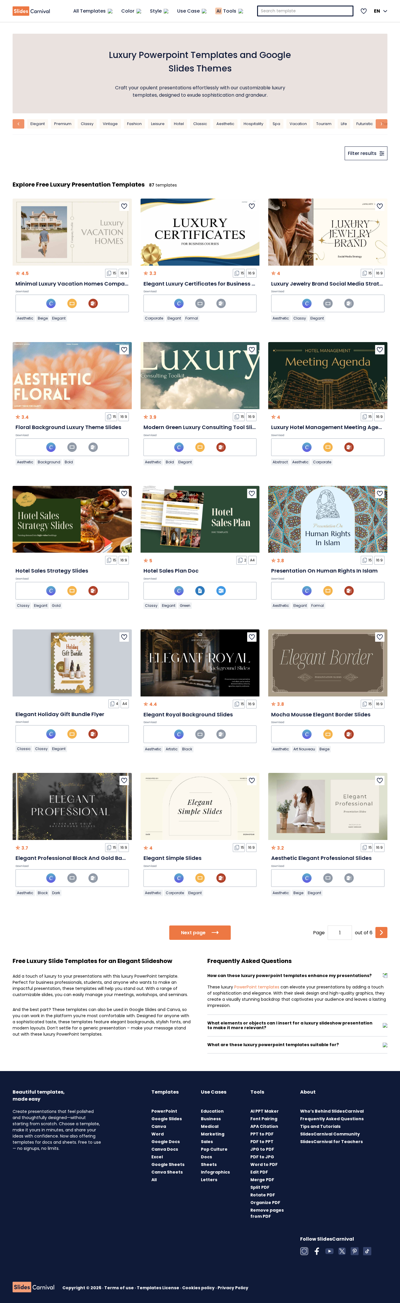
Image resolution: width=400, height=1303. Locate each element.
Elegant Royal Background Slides (188, 714)
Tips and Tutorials (320, 1126)
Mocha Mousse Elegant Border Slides (320, 714)
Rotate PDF (262, 1195)
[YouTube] (329, 1251)
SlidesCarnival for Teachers (331, 1142)
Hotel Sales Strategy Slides (52, 570)
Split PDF (259, 1187)
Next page (193, 932)
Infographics (215, 1172)
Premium (62, 124)
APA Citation (264, 1126)
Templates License (158, 1288)
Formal (191, 318)
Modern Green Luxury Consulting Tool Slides (202, 427)
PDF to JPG (262, 1157)
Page (319, 932)
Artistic (172, 749)
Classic (200, 124)
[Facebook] (317, 1251)
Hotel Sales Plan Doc (171, 570)
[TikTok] (367, 1251)
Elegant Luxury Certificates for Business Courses (208, 283)
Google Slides (166, 1119)
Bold (69, 462)
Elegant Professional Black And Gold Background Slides (91, 858)
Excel (157, 1157)
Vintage (110, 124)
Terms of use (119, 1288)
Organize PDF (265, 1202)
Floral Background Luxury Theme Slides (68, 427)
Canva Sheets (167, 1172)
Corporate (154, 318)
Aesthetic (225, 124)
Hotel (179, 124)
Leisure (158, 124)
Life (344, 124)
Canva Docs (164, 1149)
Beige (43, 318)
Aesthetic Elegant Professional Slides (321, 858)
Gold (56, 605)
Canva (158, 1126)
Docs (206, 1157)
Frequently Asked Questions (332, 1119)
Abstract (280, 462)
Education (212, 1111)
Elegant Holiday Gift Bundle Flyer (60, 714)
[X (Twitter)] (342, 1251)
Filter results (362, 153)
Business (211, 1119)
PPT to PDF (261, 1134)
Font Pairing (263, 1119)
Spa (276, 124)
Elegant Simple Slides (172, 858)
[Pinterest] (355, 1251)
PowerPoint (164, 1111)
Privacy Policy (233, 1288)
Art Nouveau (304, 749)
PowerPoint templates (256, 987)
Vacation (298, 124)
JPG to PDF (262, 1149)
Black (187, 749)
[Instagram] (304, 1251)
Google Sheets (167, 1164)
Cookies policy (199, 1288)
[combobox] (305, 11)
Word (157, 1134)
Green (185, 605)
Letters (209, 1180)
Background (49, 462)
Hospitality (253, 124)
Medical (209, 1126)
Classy (87, 124)
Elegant (37, 124)
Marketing (212, 1134)
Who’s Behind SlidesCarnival (332, 1111)
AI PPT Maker (264, 1111)
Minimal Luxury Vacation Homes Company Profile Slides (91, 283)
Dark (56, 892)
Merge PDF (262, 1180)
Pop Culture (214, 1149)
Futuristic (364, 124)
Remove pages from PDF (267, 1213)
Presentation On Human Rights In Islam (324, 570)
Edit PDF (259, 1172)
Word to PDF (264, 1164)
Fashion (134, 124)
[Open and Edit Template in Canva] (51, 303)
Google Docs (165, 1142)
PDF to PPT (261, 1142)
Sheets (209, 1164)
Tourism (323, 124)
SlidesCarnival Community (330, 1134)
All (154, 1180)
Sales (207, 1142)
